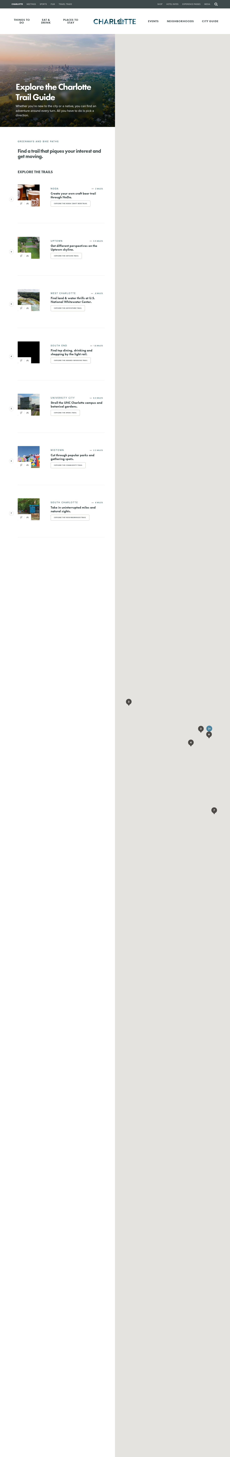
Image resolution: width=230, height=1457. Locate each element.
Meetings (31, 4)
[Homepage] (115, 21)
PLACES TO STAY (70, 21)
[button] (209, 728)
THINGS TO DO (22, 21)
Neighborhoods (180, 21)
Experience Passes (191, 4)
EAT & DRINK (46, 21)
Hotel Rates (172, 4)
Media (207, 4)
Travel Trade (65, 4)
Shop (159, 4)
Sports (43, 4)
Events (153, 21)
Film (53, 4)
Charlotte (17, 4)
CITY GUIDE (210, 21)
